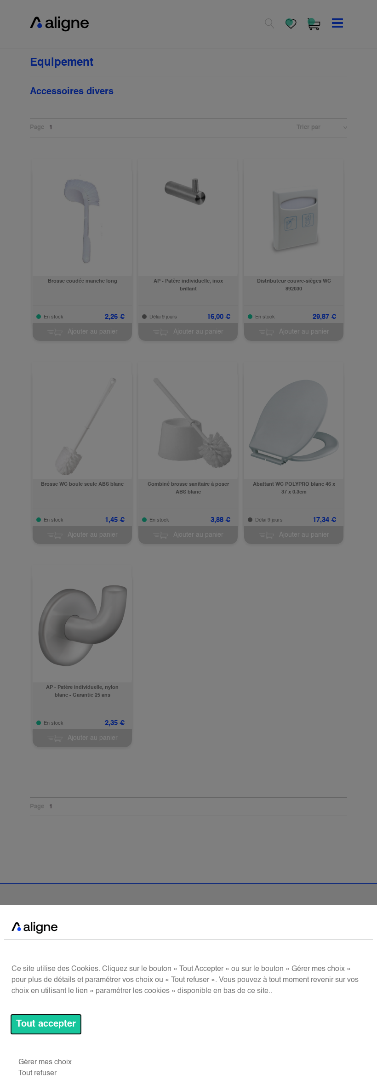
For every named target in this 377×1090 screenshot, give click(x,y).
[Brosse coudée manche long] (82, 219)
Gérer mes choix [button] (45, 1062)
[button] (340, 127)
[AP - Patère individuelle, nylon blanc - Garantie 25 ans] (82, 626)
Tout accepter (46, 1024)
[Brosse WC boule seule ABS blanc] (82, 426)
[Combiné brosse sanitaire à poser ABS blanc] (188, 423)
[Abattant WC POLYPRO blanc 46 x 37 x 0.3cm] (294, 423)
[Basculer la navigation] (337, 23)
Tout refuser (37, 1073)
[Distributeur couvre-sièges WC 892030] (294, 219)
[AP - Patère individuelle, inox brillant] (188, 192)
